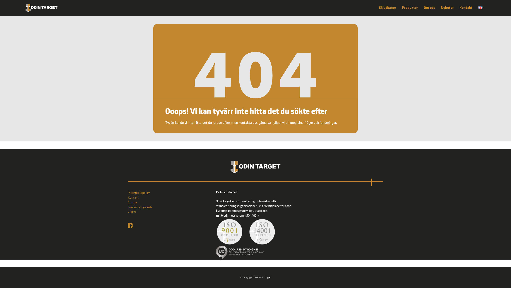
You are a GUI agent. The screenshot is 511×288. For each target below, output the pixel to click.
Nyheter (447, 8)
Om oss (429, 8)
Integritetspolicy (139, 193)
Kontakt (466, 8)
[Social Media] (131, 225)
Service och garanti (140, 207)
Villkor (132, 212)
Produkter (410, 8)
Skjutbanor (387, 8)
